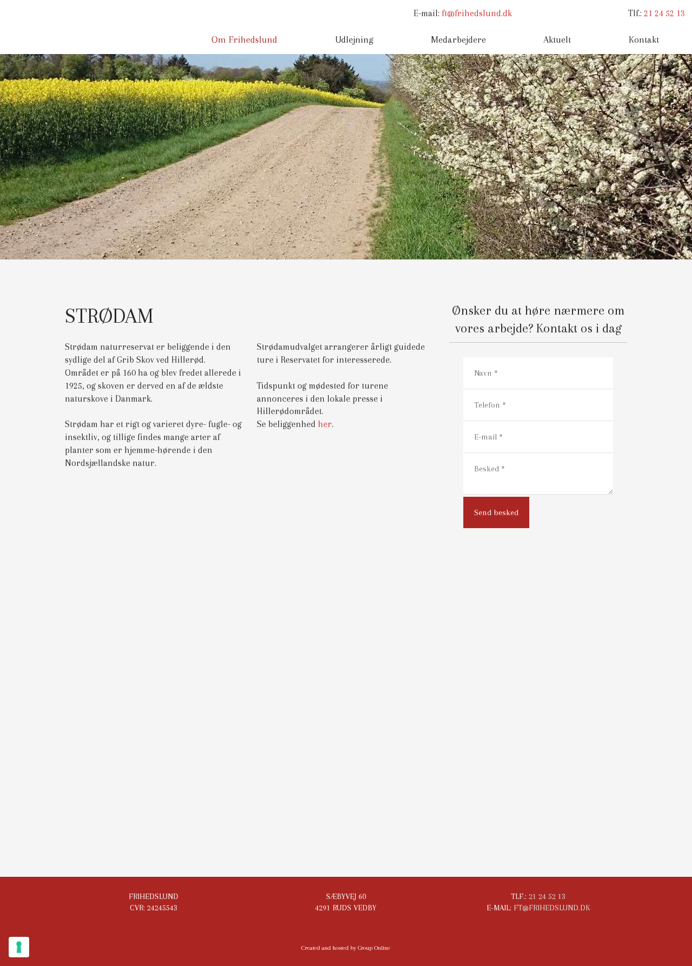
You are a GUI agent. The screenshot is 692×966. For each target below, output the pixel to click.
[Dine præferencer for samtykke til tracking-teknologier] (19, 947)
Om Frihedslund (244, 39)
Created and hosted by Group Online (345, 947)
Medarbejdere (458, 39)
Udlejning (354, 39)
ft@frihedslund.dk (477, 13)
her (325, 424)
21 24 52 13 (664, 13)
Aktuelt (557, 39)
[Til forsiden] (86, 27)
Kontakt (644, 39)
